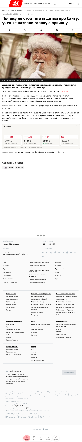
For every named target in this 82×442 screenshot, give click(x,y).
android (11, 416)
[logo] (15, 3)
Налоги (8, 337)
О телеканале (7, 272)
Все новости (11, 294)
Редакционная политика (10, 269)
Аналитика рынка (12, 349)
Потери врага (35, 315)
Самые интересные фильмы (40, 324)
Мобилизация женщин (63, 302)
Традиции (28, 4)
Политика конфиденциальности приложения (39, 271)
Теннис (33, 355)
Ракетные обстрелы (37, 296)
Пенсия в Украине (12, 340)
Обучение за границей (63, 337)
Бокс (32, 349)
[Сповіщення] (78, 3)
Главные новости (12, 296)
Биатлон (34, 357)
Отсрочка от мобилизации (65, 307)
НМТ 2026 (59, 332)
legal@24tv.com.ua (28, 408)
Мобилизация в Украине (65, 294)
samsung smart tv (45, 416)
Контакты (58, 262)
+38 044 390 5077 (48, 244)
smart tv (33, 416)
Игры (56, 279)
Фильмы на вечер (37, 330)
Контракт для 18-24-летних (65, 304)
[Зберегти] (72, 30)
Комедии (34, 332)
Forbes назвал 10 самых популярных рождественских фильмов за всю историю (39, 106)
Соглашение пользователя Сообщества (37, 275)
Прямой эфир (10, 302)
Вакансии (58, 265)
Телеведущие (7, 275)
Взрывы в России (37, 312)
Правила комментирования (37, 279)
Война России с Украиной (41, 294)
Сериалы (34, 335)
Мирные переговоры (38, 302)
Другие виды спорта (37, 360)
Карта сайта (58, 275)
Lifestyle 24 (5, 10)
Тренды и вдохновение (13, 355)
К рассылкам (69, 372)
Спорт (33, 347)
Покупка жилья (11, 352)
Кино (33, 322)
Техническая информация (37, 282)
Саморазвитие (61, 334)
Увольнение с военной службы (66, 296)
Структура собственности (62, 269)
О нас (4, 262)
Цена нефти (10, 324)
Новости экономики (14, 322)
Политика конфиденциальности (39, 262)
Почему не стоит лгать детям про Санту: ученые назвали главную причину (47, 10)
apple (22, 416)
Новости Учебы (62, 322)
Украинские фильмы (38, 327)
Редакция (6, 265)
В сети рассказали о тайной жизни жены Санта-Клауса (39, 152)
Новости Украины (16, 10)
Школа (58, 329)
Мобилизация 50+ (62, 299)
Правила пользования (10, 282)
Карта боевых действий (39, 299)
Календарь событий (42, 4)
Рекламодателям (8, 279)
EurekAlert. (64, 91)
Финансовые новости (13, 330)
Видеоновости (11, 304)
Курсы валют (10, 327)
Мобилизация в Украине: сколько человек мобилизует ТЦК (66, 312)
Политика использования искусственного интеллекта (37, 266)
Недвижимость (12, 347)
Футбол (33, 352)
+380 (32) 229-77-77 (17, 406)
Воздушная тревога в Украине (41, 304)
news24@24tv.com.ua (11, 244)
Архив (57, 272)
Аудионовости (11, 307)
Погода (8, 310)
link (43, 252)
